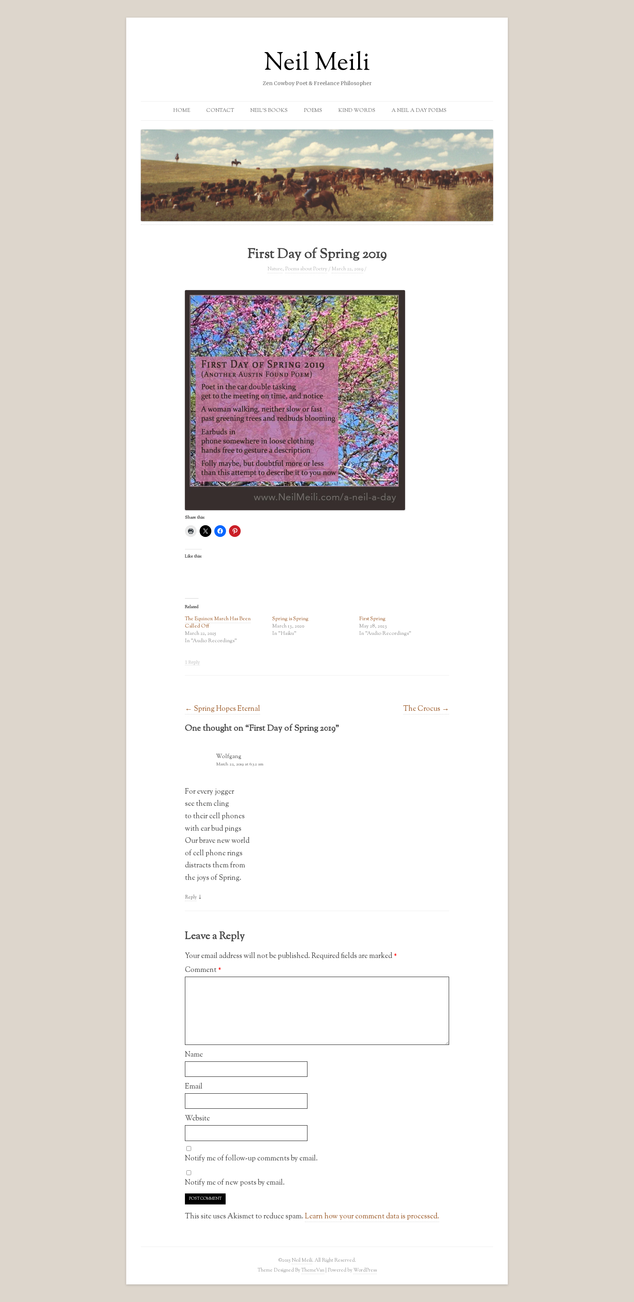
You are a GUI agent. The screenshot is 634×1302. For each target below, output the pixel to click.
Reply (191, 897)
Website (197, 1118)
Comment (203, 970)
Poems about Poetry (306, 269)
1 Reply (192, 662)
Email (194, 1087)
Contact (220, 110)
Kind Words (356, 110)
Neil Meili (317, 64)
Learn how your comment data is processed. (372, 1216)
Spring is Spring (290, 619)
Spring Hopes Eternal (222, 709)
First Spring (372, 619)
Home (181, 110)
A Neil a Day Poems (419, 110)
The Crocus (426, 709)
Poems (313, 110)
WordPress (365, 1270)
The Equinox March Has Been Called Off (218, 622)
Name (194, 1055)
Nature (275, 269)
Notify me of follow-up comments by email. (251, 1158)
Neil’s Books (269, 110)
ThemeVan (312, 1270)
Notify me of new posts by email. (235, 1183)
